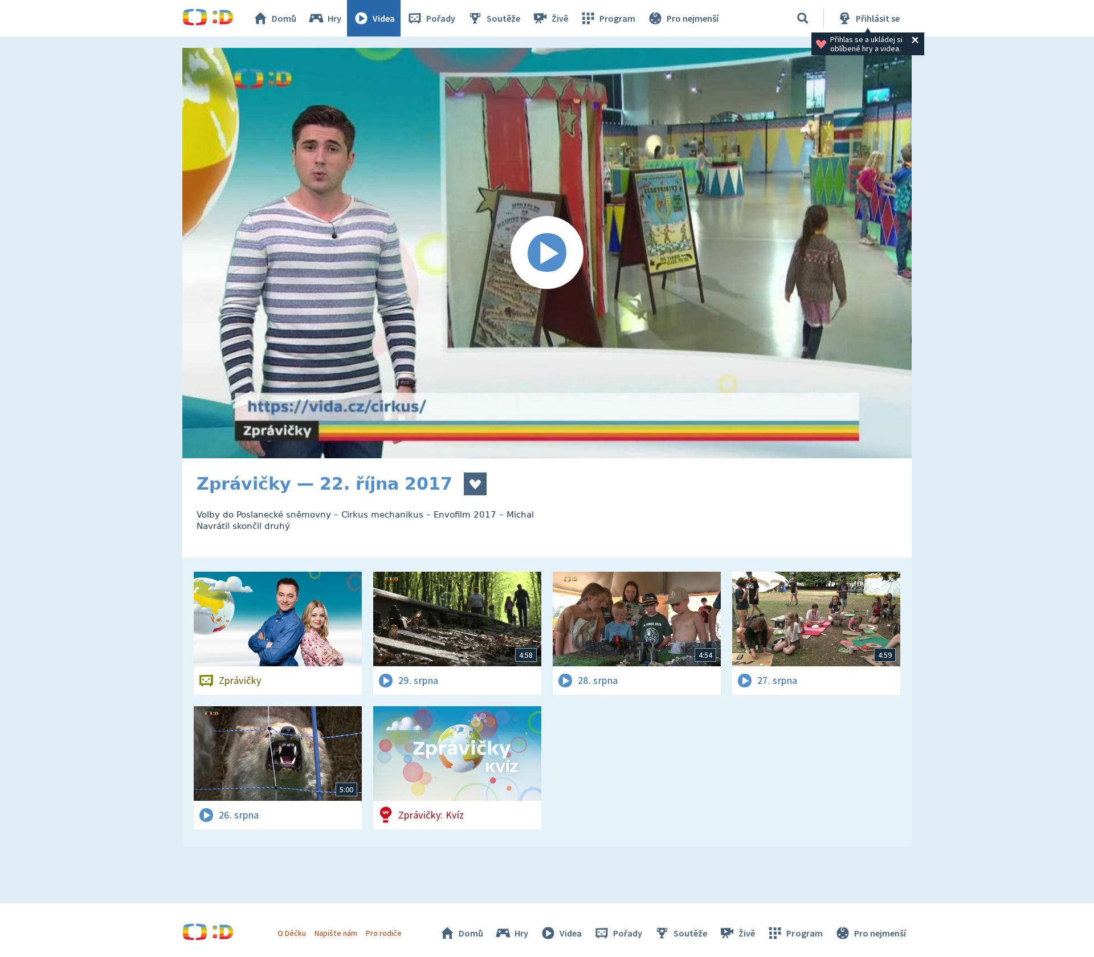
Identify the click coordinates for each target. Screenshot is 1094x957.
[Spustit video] (547, 253)
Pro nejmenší (693, 18)
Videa (384, 18)
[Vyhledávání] (802, 18)
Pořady (440, 18)
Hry (334, 18)
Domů (284, 18)
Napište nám (336, 933)
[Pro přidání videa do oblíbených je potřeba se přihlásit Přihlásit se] (475, 484)
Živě (560, 18)
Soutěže (503, 18)
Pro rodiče (384, 933)
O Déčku (291, 933)
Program (617, 18)
